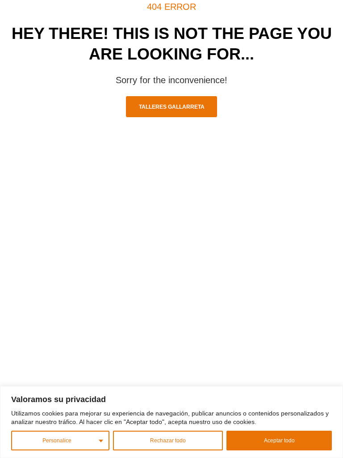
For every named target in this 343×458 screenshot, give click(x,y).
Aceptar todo (279, 440)
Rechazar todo (168, 440)
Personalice (56, 440)
